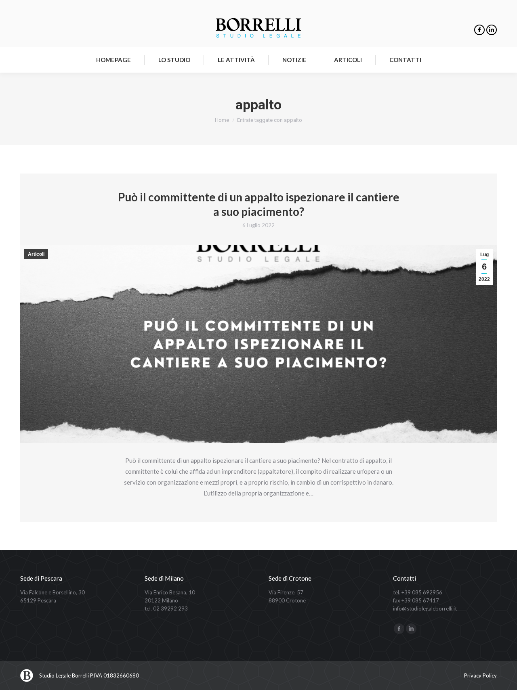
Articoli (36, 254)
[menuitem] (113, 59)
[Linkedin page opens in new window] (491, 30)
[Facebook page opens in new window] (479, 30)
